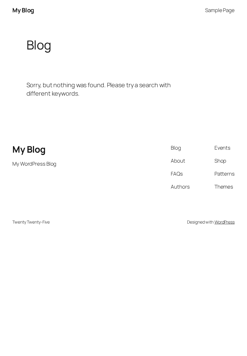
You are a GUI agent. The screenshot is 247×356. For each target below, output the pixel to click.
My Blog (23, 10)
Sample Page (220, 10)
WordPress (224, 222)
